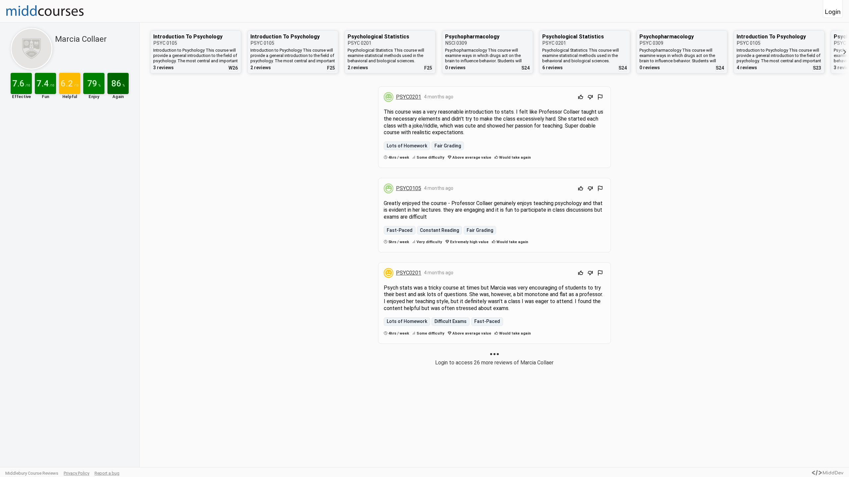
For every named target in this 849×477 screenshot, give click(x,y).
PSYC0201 (408, 97)
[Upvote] (581, 98)
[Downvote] (590, 98)
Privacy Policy (76, 473)
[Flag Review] (600, 98)
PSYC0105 (408, 188)
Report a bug (107, 473)
